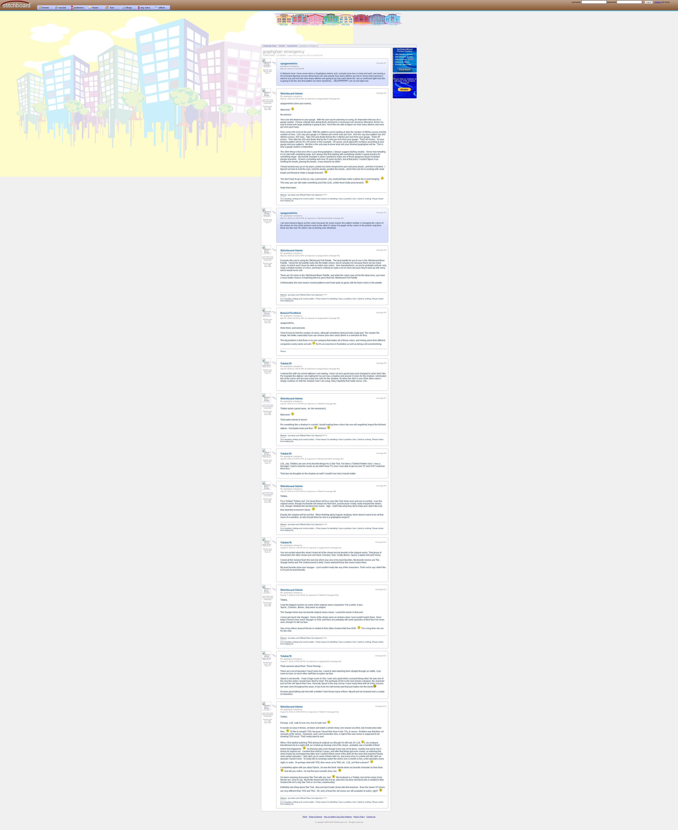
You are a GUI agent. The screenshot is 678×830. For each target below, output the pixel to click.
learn (95, 7)
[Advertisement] (339, 35)
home (45, 7)
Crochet (282, 46)
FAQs (305, 817)
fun (112, 7)
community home (269, 46)
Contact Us (370, 817)
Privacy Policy (359, 817)
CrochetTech (292, 46)
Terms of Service (315, 817)
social (62, 7)
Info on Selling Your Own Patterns (338, 817)
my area (145, 7)
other (162, 7)
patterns (79, 7)
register (657, 2)
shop (129, 7)
